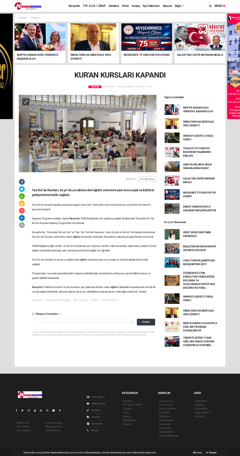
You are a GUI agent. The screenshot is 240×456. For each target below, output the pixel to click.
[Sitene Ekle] (61, 410)
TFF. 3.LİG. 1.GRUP (94, 6)
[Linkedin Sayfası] (42, 410)
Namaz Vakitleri (167, 408)
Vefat (125, 6)
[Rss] (48, 410)
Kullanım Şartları (54, 422)
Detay (198, 452)
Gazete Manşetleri (169, 435)
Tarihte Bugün (166, 420)
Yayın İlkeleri (23, 426)
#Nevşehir (37, 300)
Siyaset (167, 6)
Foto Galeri (97, 396)
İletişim (94, 430)
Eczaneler (164, 412)
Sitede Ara (200, 401)
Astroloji (199, 416)
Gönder (146, 322)
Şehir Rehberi (166, 431)
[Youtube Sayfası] (36, 410)
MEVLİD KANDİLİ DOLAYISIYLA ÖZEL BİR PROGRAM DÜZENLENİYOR (200, 327)
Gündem (114, 6)
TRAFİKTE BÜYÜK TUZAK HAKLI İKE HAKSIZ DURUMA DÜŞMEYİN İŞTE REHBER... (198, 341)
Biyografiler (201, 408)
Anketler (199, 404)
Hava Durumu (166, 401)
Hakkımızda (22, 422)
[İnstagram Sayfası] (30, 410)
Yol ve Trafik (165, 404)
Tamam (212, 452)
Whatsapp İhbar (53, 426)
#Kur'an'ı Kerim (110, 300)
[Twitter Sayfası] (23, 410)
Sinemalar (164, 424)
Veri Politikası (23, 430)
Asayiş (136, 6)
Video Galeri (98, 403)
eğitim (77, 236)
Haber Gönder (52, 430)
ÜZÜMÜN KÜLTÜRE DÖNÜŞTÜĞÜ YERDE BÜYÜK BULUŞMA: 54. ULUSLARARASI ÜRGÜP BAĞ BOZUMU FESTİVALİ (199, 280)
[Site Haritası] (55, 410)
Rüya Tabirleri (202, 412)
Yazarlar (96, 410)
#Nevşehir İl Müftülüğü (58, 300)
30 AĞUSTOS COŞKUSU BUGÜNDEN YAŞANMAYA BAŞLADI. (197, 152)
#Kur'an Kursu (81, 300)
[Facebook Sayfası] (18, 410)
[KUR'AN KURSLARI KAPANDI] (88, 133)
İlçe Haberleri (151, 6)
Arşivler (95, 417)
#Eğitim (95, 300)
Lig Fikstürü (165, 416)
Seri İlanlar (164, 428)
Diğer (178, 6)
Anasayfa (23, 17)
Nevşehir (74, 6)
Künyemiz (97, 423)
